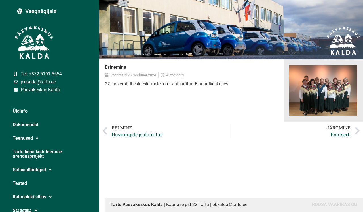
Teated (20, 183)
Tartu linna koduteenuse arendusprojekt (37, 154)
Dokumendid (25, 124)
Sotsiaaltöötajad (29, 169)
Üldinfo (20, 111)
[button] (50, 138)
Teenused (23, 138)
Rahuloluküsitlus (29, 197)
